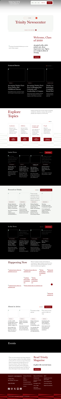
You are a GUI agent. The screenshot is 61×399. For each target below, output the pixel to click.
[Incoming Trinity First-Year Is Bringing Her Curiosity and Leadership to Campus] (35, 83)
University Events (27, 382)
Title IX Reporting (48, 381)
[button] (43, 2)
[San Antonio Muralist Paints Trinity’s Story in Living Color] (35, 167)
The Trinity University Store (37, 388)
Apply (33, 2)
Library (24, 386)
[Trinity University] (18, 2)
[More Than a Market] (47, 241)
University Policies (48, 383)
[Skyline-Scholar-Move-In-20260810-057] (35, 281)
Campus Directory (27, 376)
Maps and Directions (38, 376)
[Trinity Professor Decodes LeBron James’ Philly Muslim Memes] (13, 241)
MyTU (45, 376)
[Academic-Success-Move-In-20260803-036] (31, 273)
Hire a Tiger (36, 385)
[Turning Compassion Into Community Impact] (47, 204)
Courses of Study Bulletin (37, 380)
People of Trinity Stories (47, 139)
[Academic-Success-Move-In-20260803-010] (27, 281)
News (24, 378)
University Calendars (27, 384)
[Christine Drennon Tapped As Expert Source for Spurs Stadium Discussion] (24, 241)
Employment (36, 378)
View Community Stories (36, 139)
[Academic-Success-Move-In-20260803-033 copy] (15, 277)
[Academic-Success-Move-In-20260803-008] (15, 292)
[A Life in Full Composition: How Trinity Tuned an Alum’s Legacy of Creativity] (24, 167)
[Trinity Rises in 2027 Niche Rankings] (13, 167)
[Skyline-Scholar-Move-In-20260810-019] (35, 292)
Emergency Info (37, 383)
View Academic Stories (13, 139)
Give (38, 2)
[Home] (15, 376)
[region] (30, 285)
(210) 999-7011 (11, 383)
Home (29, 17)
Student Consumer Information (48, 378)
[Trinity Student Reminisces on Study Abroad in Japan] (47, 167)
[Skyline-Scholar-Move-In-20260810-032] (43, 277)
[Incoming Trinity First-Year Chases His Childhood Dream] (16, 81)
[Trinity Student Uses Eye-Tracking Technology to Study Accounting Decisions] (35, 204)
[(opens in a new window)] (9, 389)
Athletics (25, 380)
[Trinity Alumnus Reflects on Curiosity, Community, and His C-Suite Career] (35, 321)
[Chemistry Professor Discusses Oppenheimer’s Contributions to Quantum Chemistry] (35, 241)
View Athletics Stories (25, 139)
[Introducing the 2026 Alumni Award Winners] (47, 321)
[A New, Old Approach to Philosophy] (24, 204)
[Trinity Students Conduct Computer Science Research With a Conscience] (13, 204)
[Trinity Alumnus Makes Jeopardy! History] (24, 321)
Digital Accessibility (48, 385)
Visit (35, 2)
